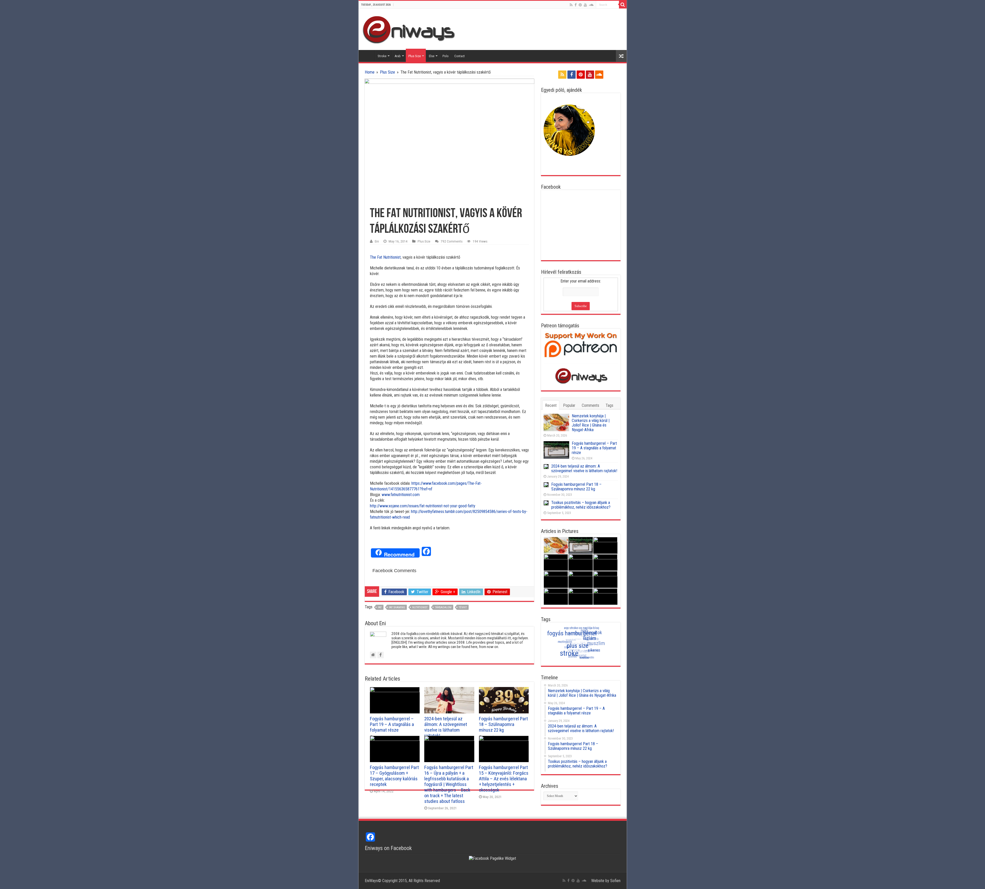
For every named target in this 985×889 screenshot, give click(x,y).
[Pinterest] (580, 5)
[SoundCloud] (591, 5)
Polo (445, 56)
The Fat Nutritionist (385, 257)
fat (380, 607)
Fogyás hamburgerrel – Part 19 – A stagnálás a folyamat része (392, 724)
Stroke (382, 56)
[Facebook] (575, 5)
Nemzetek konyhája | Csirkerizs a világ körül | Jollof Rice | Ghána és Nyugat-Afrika (590, 422)
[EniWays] (411, 29)
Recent (551, 405)
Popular (569, 405)
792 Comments (451, 241)
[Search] (623, 4)
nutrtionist (420, 607)
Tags (609, 405)
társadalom (443, 607)
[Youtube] (585, 5)
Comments (590, 405)
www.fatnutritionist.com (401, 494)
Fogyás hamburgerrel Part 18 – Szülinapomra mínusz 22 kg (503, 724)
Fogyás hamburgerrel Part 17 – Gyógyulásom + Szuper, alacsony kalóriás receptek (394, 776)
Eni (377, 241)
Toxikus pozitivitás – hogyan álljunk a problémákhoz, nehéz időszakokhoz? (580, 505)
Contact (459, 56)
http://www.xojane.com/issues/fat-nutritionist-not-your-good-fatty (422, 505)
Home (368, 55)
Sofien (615, 880)
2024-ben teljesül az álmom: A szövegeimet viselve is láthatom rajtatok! (445, 727)
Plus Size (414, 56)
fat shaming (397, 607)
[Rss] (571, 5)
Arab (398, 56)
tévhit (463, 607)
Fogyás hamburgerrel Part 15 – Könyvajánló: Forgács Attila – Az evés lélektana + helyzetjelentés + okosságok (503, 779)
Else (431, 56)
